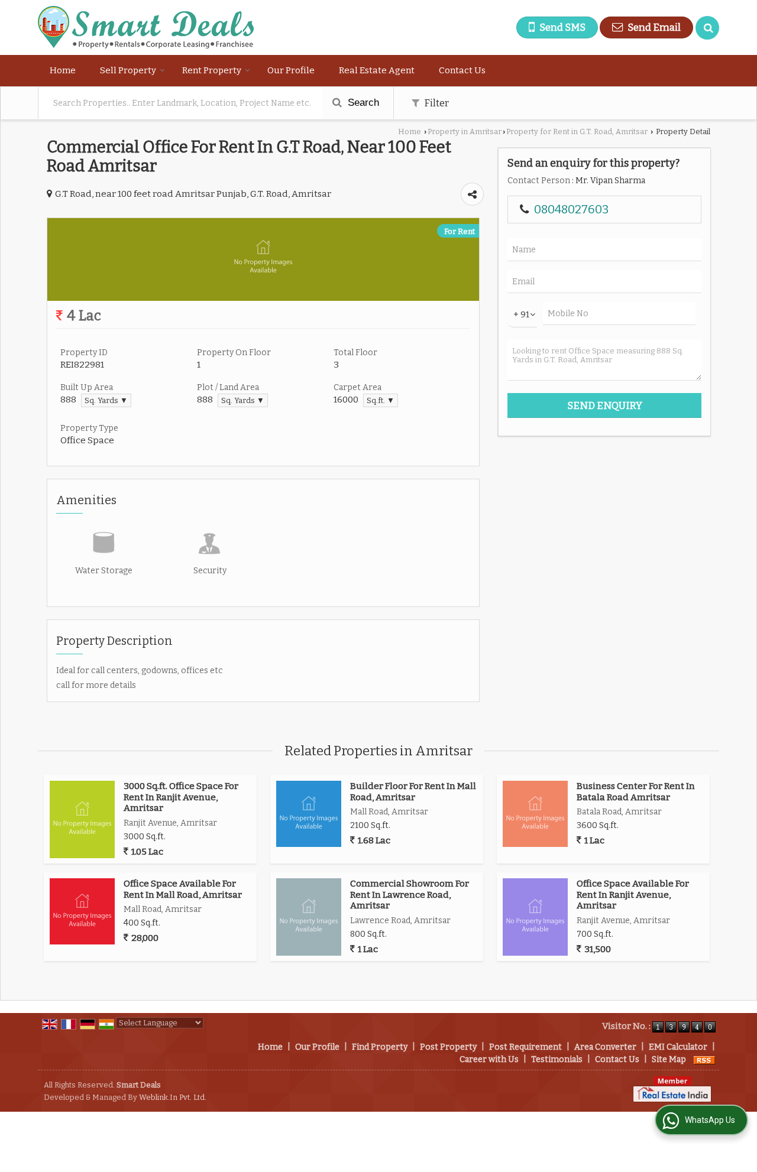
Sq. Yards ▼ (106, 400)
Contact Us (462, 70)
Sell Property (128, 70)
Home (63, 70)
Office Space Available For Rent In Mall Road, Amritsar (183, 889)
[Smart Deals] (146, 27)
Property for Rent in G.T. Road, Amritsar (577, 131)
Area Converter (605, 1047)
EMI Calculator (678, 1047)
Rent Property (211, 70)
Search (362, 102)
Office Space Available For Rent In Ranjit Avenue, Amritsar (633, 894)
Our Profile (291, 70)
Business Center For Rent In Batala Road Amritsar (636, 791)
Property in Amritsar (465, 131)
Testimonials (557, 1059)
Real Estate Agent (377, 70)
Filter (435, 103)
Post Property (448, 1047)
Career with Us (489, 1059)
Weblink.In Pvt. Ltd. (172, 1097)
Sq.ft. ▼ (380, 400)
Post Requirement (525, 1047)
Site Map (669, 1059)
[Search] (707, 28)
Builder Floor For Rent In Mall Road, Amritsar (413, 791)
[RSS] (704, 1059)
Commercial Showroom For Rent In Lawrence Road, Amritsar (409, 894)
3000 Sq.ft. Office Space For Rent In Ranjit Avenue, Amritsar (181, 797)
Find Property (379, 1047)
